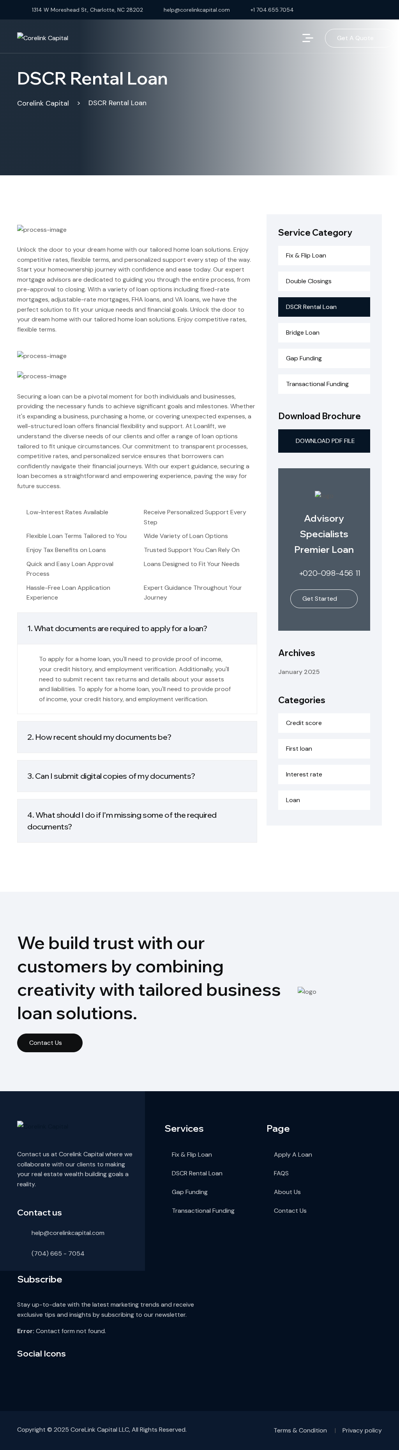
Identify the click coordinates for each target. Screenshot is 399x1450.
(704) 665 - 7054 (58, 1253)
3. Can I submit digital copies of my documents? (111, 776)
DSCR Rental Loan (311, 307)
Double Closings (309, 281)
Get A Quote (355, 38)
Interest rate (304, 774)
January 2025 (299, 672)
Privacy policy (362, 1430)
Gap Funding (304, 358)
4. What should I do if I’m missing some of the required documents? (122, 820)
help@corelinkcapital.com (197, 9)
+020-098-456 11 (329, 573)
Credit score (304, 723)
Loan (293, 800)
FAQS (281, 1173)
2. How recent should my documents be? (99, 737)
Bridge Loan (303, 332)
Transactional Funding (317, 384)
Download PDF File (325, 441)
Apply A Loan (293, 1154)
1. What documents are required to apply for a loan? (117, 628)
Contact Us (45, 1043)
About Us (287, 1192)
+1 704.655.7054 (272, 9)
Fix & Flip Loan (306, 255)
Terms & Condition (300, 1430)
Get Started (319, 598)
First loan (299, 748)
